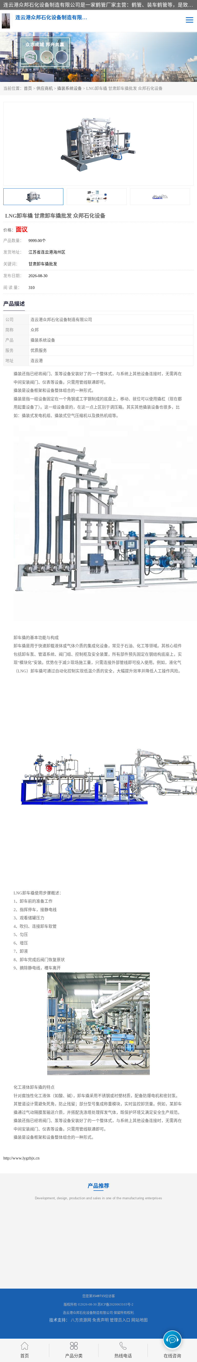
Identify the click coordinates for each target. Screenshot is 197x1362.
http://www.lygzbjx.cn (21, 1158)
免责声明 (100, 1320)
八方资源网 (81, 1320)
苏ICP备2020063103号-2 (115, 1304)
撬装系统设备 (69, 88)
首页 (28, 88)
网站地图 (139, 1320)
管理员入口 (120, 1320)
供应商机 (44, 88)
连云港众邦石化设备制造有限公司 (88, 1313)
